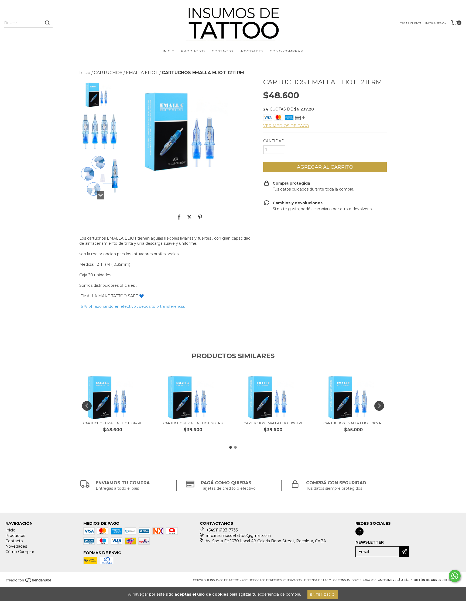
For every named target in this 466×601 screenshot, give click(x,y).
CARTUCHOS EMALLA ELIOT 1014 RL (112, 423)
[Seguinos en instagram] (359, 531)
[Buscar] (47, 23)
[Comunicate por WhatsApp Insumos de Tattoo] (455, 576)
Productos (193, 51)
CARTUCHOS (108, 72)
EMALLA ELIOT (142, 72)
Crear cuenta (411, 23)
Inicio (169, 51)
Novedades (251, 51)
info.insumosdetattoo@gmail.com (238, 535)
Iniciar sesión (436, 23)
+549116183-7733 (222, 530)
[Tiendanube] (29, 582)
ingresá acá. (398, 580)
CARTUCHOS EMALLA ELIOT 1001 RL (273, 423)
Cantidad (274, 141)
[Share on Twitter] (189, 217)
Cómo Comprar (286, 51)
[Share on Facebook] (179, 217)
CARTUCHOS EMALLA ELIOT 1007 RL (353, 423)
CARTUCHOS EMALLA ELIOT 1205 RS (192, 423)
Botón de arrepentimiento (437, 580)
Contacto (222, 51)
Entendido (322, 594)
